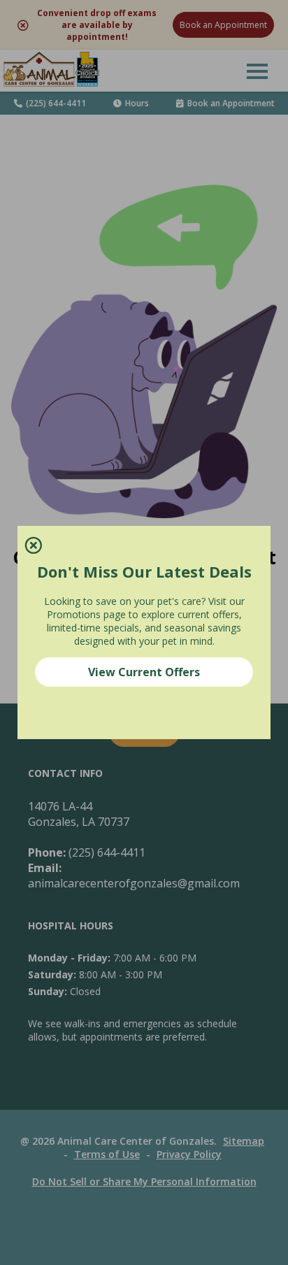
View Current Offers (144, 672)
